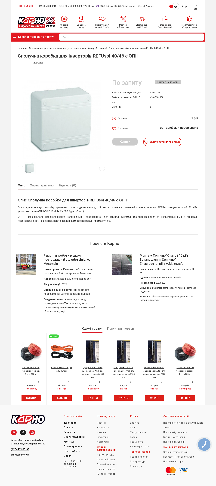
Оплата (68, 427)
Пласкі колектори (173, 461)
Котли (134, 416)
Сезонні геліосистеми (175, 452)
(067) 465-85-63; (127, 6)
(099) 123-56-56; (108, 6)
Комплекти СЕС (105, 455)
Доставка (70, 422)
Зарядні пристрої (106, 469)
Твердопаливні (138, 432)
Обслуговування (74, 436)
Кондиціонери (106, 416)
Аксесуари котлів (139, 446)
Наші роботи (72, 451)
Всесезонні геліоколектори (178, 457)
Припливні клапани (174, 441)
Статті (68, 455)
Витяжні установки (174, 437)
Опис (21, 185)
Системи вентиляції (176, 416)
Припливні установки (175, 432)
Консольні (103, 427)
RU (195, 8)
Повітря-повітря (139, 457)
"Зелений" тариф (106, 474)
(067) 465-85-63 (20, 449)
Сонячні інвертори (107, 464)
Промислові (137, 441)
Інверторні (102, 437)
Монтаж (69, 441)
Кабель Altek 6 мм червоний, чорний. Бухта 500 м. (185, 370)
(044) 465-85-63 (67, 6)
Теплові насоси (140, 451)
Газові (133, 437)
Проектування (73, 446)
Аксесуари (103, 441)
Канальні (102, 432)
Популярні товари (120, 328)
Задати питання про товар (165, 141)
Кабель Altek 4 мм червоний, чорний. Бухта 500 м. (31, 370)
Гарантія (69, 432)
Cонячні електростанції (106, 448)
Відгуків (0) (67, 185)
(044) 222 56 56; (145, 6)
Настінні (101, 423)
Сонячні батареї (106, 459)
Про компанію (25, 5)
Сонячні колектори (175, 447)
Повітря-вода (137, 461)
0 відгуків (38, 62)
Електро (134, 423)
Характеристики (42, 185)
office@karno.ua (47, 5)
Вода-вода (136, 466)
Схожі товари (92, 328)
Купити (125, 141)
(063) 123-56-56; (85, 6)
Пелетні (134, 427)
